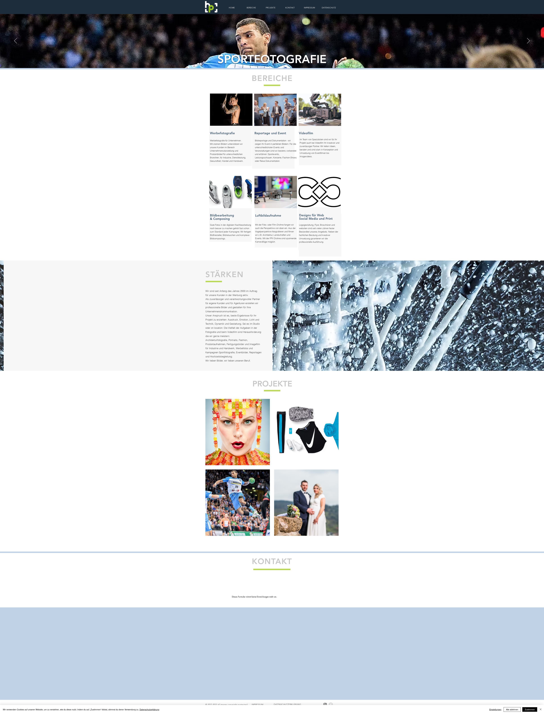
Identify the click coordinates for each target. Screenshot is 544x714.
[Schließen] (540, 709)
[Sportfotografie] (270, 62)
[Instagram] (325, 704)
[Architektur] (276, 62)
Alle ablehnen (512, 709)
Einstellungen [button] (495, 709)
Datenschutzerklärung (149, 709)
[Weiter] (528, 41)
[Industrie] (273, 62)
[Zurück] (15, 41)
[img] (237, 432)
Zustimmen (530, 709)
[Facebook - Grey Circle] (331, 704)
